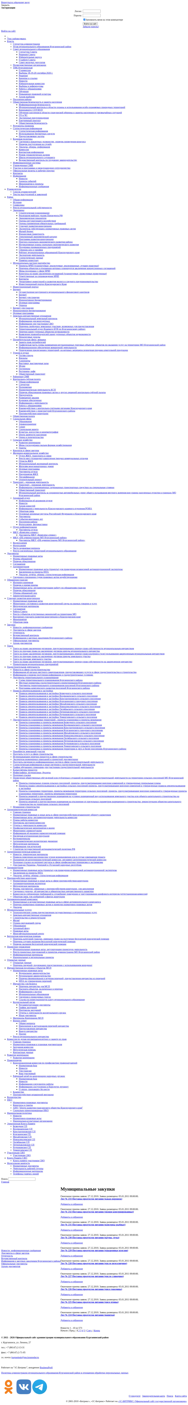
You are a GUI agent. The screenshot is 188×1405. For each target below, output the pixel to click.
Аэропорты (24, 360)
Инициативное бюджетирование (35, 300)
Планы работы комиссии (25, 820)
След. (89, 1330)
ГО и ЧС (23, 115)
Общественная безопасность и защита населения (37, 102)
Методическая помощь (24, 1049)
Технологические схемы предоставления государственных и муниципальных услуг (55, 912)
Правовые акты (20, 931)
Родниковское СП (22, 1147)
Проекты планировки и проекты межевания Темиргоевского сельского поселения (60, 746)
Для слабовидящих (16, 38)
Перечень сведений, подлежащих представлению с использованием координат (52, 965)
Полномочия (25, 387)
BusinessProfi (46, 1367)
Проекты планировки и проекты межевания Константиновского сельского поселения (62, 727)
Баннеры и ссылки (28, 78)
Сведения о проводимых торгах (35, 997)
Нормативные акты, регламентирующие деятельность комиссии (45, 817)
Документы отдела (28, 471)
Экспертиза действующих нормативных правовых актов (47, 228)
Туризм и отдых (21, 353)
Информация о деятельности (33, 403)
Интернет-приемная (23, 582)
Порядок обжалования (24, 561)
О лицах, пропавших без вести (34, 1089)
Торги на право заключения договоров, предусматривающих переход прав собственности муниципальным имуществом (73, 648)
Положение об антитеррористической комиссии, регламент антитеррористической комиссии (59, 859)
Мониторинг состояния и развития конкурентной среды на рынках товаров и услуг (55, 603)
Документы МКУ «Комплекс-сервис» (38, 535)
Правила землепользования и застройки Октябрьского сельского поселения (57, 709)
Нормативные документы (26, 1166)
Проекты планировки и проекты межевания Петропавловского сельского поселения (61, 741)
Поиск (170, 1396)
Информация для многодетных (34, 321)
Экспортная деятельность (31, 255)
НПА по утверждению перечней (35, 981)
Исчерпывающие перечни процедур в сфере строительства (42, 756)
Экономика (18, 210)
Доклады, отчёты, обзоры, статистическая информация (46, 574)
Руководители (14, 189)
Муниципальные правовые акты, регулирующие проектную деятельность (50, 949)
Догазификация (27, 477)
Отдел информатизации (25, 527)
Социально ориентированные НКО (31, 1110)
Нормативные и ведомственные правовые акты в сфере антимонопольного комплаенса (57, 902)
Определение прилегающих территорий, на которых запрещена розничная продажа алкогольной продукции (73, 350)
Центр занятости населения (32, 434)
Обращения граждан (17, 580)
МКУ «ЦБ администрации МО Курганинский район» (40, 537)
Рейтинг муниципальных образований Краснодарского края (49, 252)
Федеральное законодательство (34, 973)
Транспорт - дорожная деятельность (31, 482)
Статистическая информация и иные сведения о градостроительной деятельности (54, 764)
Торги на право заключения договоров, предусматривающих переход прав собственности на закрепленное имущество (72, 661)
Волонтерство (14, 1097)
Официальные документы (26, 640)
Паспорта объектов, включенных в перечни (41, 989)
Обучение (24, 91)
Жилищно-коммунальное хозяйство (31, 453)
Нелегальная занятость (18, 1163)
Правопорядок (14, 1060)
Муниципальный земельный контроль (38, 318)
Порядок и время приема (25, 585)
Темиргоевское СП (22, 1150)
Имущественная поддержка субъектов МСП (29, 968)
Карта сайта (181, 1396)
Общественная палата (24, 416)
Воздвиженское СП (22, 1129)
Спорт (22, 426)
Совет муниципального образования (31, 49)
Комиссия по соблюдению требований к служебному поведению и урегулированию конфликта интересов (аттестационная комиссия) (80, 894)
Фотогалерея (19, 545)
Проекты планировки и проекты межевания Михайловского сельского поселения (60, 733)
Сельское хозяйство (22, 440)
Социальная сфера (22, 419)
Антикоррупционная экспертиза (29, 883)
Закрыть (5, 5)
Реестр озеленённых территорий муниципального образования (44, 551)
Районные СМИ (21, 376)
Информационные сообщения (34, 186)
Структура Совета (28, 52)
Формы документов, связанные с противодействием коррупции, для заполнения (53, 888)
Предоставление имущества (33, 1028)
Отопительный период (30, 479)
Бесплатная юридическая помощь (24, 936)
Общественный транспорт (32, 374)
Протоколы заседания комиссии (29, 822)
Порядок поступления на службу (35, 144)
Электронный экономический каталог (38, 236)
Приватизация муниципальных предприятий (35, 664)
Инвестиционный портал (25, 287)
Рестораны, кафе (27, 371)
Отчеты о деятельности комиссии (30, 825)
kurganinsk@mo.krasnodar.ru (25, 1357)
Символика (18, 205)
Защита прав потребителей (32, 342)
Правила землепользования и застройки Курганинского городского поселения (58, 701)
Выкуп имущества (28, 1031)
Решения (23, 75)
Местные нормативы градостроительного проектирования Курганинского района (60, 683)
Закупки (11, 624)
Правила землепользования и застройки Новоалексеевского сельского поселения (59, 706)
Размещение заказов (29, 397)
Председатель (25, 395)
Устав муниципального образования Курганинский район (42, 46)
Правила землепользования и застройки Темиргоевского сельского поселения (58, 717)
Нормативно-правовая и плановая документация (37, 1044)
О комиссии (25, 70)
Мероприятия (20, 619)
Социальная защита (28, 429)
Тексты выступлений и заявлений (30, 194)
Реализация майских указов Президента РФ (41, 215)
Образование (25, 421)
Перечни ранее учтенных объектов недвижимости (44, 331)
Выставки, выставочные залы (34, 363)
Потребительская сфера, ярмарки (29, 339)
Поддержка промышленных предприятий (40, 247)
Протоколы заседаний (30, 1010)
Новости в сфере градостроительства (31, 669)
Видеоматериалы (21, 838)
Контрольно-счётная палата (27, 379)
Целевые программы (29, 302)
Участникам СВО (16, 1152)
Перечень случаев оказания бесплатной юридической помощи (44, 941)
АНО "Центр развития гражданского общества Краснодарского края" (48, 1108)
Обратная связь (26, 511)
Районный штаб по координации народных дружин (39, 1076)
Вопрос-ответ (20, 1020)
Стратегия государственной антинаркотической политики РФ (44, 849)
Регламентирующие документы (34, 1005)
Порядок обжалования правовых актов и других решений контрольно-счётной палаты (62, 392)
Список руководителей (24, 192)
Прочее (22, 1034)
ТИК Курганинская (22, 67)
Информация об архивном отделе (35, 500)
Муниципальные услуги (19, 910)
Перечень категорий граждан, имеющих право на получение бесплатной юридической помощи (61, 939)
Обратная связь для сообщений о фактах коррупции (39, 896)
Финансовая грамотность (31, 234)
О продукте (134, 1396)
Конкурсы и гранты (23, 1105)
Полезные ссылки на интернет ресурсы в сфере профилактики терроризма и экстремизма (58, 862)
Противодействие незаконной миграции (33, 1094)
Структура (24, 384)
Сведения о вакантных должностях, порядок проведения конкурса (52, 141)
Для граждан (25, 1071)
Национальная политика (19, 1113)
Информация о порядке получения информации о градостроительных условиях (53, 675)
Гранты (22, 448)
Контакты (18, 173)
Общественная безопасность (33, 123)
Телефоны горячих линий (26, 1174)
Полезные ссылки (22, 775)
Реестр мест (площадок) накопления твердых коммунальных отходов (53, 458)
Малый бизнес (26, 231)
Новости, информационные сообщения (32, 627)
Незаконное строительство (26, 807)
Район (10, 197)
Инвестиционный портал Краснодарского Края (43, 284)
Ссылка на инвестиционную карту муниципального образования (52, 999)
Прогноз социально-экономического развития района (46, 242)
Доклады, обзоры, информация (34, 147)
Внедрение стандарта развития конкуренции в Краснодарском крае (47, 617)
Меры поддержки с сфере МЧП (34, 271)
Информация (19, 176)
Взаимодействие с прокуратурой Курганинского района (47, 411)
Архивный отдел (21, 498)
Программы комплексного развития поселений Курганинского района (54, 688)
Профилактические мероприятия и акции (34, 828)
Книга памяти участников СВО (29, 1160)
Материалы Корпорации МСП (28, 1018)
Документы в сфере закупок (27, 630)
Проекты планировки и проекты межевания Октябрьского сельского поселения (59, 738)
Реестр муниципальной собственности (32, 207)
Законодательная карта (24, 595)
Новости (23, 81)
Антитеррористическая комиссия (23, 851)
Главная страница (22, 812)
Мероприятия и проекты (31, 184)
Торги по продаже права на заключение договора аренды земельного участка (51, 656)
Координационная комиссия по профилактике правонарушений (45, 1063)
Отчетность (19, 632)
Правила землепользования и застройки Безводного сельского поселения (55, 693)
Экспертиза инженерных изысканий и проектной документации (45, 759)
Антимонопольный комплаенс (22, 899)
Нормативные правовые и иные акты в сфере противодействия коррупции (50, 881)
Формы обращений (22, 558)
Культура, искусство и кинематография (38, 432)
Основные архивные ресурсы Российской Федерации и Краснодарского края (57, 514)
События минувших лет (31, 519)
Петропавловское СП (23, 1145)
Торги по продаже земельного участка (32, 659)
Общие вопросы (27, 1023)
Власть (10, 41)
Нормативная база (28, 1065)
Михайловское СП (22, 1137)
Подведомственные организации (29, 65)
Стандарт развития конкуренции (35, 226)
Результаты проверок (23, 126)
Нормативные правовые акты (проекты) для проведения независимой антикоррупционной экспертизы (71, 569)
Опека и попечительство (31, 437)
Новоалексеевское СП (24, 1139)
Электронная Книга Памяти (21, 1123)
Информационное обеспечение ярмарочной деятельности (48, 347)
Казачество (18, 1092)
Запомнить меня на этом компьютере (104, 19)
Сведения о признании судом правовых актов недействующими (45, 577)
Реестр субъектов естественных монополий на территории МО (44, 614)
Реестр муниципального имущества (31, 1036)
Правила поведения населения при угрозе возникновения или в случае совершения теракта (59, 857)
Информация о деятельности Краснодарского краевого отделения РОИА (55, 508)
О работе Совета (27, 60)
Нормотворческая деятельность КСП (37, 390)
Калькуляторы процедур (25, 770)
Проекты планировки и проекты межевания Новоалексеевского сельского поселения (61, 735)
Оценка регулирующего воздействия (37, 221)
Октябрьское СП (21, 1142)
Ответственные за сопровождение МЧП (39, 276)
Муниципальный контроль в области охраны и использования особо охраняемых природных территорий (72, 107)
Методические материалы (26, 606)
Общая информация (23, 199)
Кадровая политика (22, 139)
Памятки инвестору (29, 260)
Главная (5, 1182)
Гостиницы (24, 368)
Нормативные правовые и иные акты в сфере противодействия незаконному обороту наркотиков (62, 815)
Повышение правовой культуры (35, 94)
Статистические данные (31, 258)
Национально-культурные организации (32, 1121)
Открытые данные (16, 960)
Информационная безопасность (35, 104)
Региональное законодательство (35, 976)
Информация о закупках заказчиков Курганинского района (42, 638)
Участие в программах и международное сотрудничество (41, 168)
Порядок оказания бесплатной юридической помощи (39, 944)
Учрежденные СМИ (23, 165)
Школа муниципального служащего (37, 157)
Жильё (16, 920)
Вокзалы (23, 358)
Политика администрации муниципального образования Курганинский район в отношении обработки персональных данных (64, 1373)
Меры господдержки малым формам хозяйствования (45, 445)
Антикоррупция (21, 566)
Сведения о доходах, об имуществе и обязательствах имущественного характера (53, 891)
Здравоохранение (27, 424)
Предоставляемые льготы (31, 136)
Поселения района (22, 99)
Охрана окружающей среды (27, 923)
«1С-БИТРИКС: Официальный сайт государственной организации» (152, 1401)
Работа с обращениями (30, 89)
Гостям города (26, 355)
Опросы (23, 305)
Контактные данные (23, 1052)
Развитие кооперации (29, 442)
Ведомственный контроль (26, 635)
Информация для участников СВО (36, 324)
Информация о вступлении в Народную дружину (44, 1086)
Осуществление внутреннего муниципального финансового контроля (54, 292)
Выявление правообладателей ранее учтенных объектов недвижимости (55, 334)
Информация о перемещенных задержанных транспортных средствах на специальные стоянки (66, 487)
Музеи (22, 366)
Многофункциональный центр (28, 933)
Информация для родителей (27, 846)
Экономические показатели (32, 218)
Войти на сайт (8, 31)
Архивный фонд (21, 928)
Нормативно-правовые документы (30, 1102)
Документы (24, 516)
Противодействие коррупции (33, 413)
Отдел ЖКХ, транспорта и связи (35, 455)
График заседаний (28, 1007)
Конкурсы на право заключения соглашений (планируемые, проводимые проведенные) (63, 273)
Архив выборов (27, 96)
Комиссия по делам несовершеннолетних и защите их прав (37, 1039)
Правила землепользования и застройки (33, 690)
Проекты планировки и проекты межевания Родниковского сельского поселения (59, 743)
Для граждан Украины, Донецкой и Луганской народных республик (47, 865)
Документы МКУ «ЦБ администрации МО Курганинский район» (52, 540)
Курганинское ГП (22, 1134)
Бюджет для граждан (29, 297)
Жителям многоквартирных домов (36, 466)
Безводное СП (20, 1126)
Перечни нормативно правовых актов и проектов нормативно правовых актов (52, 904)
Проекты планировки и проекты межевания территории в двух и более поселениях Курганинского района (72, 749)
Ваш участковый (27, 1073)
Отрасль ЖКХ (26, 461)
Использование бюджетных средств (37, 133)
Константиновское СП (24, 1131)
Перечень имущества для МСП (34, 986)
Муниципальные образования (34, 994)
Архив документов (22, 643)
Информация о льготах (30, 991)
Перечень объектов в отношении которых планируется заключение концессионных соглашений (67, 268)
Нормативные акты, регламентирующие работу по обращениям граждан (49, 587)
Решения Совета (27, 54)
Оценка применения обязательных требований (42, 223)
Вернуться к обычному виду (15, 2)
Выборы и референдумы (31, 86)
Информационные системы (27, 162)
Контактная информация (31, 152)
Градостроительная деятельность (23, 667)
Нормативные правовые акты (28, 556)
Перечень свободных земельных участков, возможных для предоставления (56, 326)
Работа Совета (20, 611)
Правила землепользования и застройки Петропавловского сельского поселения (59, 712)
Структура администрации (26, 44)
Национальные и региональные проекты (33, 957)
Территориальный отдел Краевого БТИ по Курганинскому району (52, 329)
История (17, 202)
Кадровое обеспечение (30, 400)
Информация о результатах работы (36, 1084)
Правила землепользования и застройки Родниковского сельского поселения (57, 714)
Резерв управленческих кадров (34, 155)
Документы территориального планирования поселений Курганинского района (59, 685)
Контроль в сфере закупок (26, 450)
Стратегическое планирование (34, 213)
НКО (9, 1100)
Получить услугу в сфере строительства (33, 754)
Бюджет (17, 289)
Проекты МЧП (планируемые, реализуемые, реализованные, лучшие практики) (59, 265)
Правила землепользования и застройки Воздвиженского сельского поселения (58, 696)
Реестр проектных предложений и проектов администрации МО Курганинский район (56, 952)
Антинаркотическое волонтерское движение (35, 841)
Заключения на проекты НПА (34, 572)
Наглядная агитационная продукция (31, 836)
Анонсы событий (27, 181)
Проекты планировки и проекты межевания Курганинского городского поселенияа (61, 730)
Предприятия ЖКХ (28, 474)
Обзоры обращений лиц (25, 593)
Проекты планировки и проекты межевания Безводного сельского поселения (57, 722)
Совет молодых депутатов (32, 62)
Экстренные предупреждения (34, 118)
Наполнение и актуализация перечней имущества (44, 1026)
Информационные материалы (28, 954)
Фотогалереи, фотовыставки (33, 524)
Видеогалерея (20, 543)
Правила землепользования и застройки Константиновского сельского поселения (60, 698)
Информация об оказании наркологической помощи (39, 833)
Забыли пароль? (91, 26)
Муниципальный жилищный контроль (38, 463)
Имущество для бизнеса (25, 983)
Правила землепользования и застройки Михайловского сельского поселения (58, 704)
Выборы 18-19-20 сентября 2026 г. (36, 73)
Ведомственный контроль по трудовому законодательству (48, 160)
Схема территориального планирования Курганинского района (51, 680)
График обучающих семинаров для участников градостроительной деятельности (53, 767)
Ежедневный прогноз (30, 120)
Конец (97, 1330)
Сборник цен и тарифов (31, 250)
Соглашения (19, 564)
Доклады (17, 907)
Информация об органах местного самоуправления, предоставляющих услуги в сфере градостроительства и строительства (74, 672)
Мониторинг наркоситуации (27, 830)
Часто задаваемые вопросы (26, 548)
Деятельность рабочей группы (28, 1168)
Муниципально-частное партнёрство (31, 263)
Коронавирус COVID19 (31, 110)
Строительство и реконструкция (29, 917)
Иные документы (27, 1015)
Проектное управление (18, 947)
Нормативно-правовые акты (27, 1118)
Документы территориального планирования (35, 677)
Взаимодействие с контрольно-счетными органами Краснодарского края (55, 408)
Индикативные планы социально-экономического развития (49, 244)
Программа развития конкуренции (36, 239)
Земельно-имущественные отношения (32, 316)
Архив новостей (27, 506)
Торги (10, 646)
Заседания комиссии (23, 1047)
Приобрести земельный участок (29, 751)
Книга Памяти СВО (17, 1158)
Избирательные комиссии (32, 83)
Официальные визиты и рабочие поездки (33, 170)
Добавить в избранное (72, 1204)
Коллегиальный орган (24, 1002)
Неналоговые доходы (29, 337)
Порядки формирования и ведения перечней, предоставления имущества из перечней (62, 978)
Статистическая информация (27, 128)
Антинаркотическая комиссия (22, 809)
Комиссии (24, 149)
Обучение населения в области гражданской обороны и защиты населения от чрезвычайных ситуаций (70, 112)
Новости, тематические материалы (30, 854)
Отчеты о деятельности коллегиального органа (42, 1013)
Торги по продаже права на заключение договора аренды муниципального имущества (56, 651)
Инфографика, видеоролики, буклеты (32, 772)
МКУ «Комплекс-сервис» (25, 532)
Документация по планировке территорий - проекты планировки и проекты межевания (57, 719)
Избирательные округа (30, 57)
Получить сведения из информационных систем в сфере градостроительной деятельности (58, 762)
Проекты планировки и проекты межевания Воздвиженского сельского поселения (60, 725)
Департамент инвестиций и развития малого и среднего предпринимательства (58, 281)
